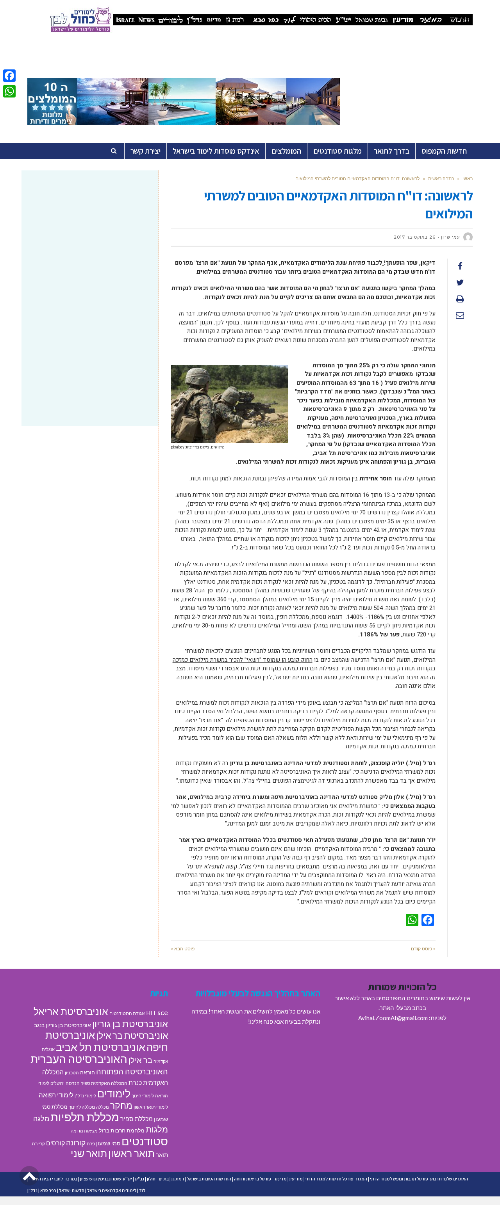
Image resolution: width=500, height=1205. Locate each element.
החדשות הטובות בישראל (209, 1179)
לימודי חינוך (143, 1096)
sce (162, 1012)
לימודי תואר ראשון (151, 1107)
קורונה (76, 1142)
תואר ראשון (131, 1153)
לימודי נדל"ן (85, 1095)
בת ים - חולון (158, 1179)
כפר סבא (48, 1190)
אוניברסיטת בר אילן (132, 1035)
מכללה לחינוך (82, 1107)
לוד (142, 1190)
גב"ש (139, 1179)
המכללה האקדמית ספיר (104, 1083)
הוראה (87, 1072)
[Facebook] (9, 75)
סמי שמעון (108, 1143)
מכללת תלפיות (84, 1116)
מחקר (121, 1105)
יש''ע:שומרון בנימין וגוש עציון (106, 1179)
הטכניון (72, 1073)
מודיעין (296, 1179)
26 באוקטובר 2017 (415, 237)
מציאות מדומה (84, 1130)
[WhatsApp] (9, 91)
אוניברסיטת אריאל (71, 1011)
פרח (91, 1144)
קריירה (38, 1144)
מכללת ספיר (136, 1118)
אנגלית (48, 1049)
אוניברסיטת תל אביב (100, 1046)
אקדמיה (161, 1061)
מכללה (102, 1106)
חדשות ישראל (71, 1190)
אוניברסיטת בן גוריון (130, 1023)
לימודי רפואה (56, 1095)
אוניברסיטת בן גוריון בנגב (62, 1025)
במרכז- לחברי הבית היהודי (53, 1179)
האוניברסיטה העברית (78, 1059)
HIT (151, 1012)
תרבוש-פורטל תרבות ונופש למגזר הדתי (406, 1179)
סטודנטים (144, 1141)
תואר (162, 1154)
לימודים (113, 1093)
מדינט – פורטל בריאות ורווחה (260, 1179)
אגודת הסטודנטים (127, 1013)
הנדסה (73, 1083)
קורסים (55, 1143)
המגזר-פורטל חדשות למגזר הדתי (336, 1179)
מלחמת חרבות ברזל (122, 1130)
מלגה (41, 1118)
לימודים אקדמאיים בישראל (111, 1190)
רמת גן (177, 1179)
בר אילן (140, 1060)
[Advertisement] (90, 238)
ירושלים (57, 1083)
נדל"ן (32, 1190)
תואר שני (89, 1153)
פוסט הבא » (183, 949)
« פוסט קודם (423, 949)
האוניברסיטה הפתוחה (132, 1071)
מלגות (157, 1129)
